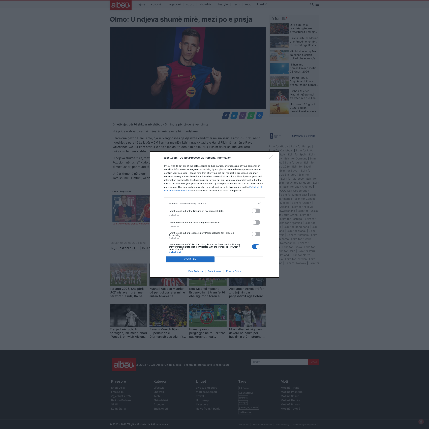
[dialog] (214, 214)
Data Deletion (195, 271)
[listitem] (214, 203)
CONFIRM (190, 259)
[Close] (272, 158)
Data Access (214, 271)
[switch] (256, 211)
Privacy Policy (233, 271)
